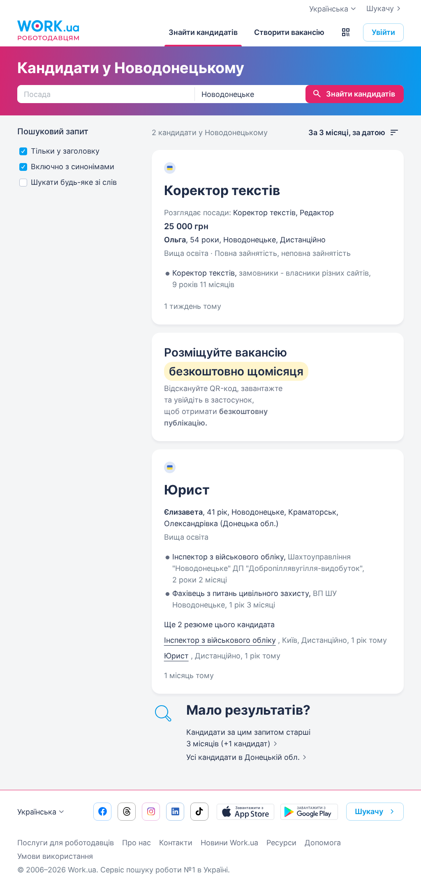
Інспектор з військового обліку (220, 640)
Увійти (383, 32)
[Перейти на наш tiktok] (199, 812)
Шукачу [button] (369, 811)
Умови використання (55, 856)
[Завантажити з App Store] (245, 812)
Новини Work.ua (229, 842)
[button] (346, 32)
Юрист (187, 490)
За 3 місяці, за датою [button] (346, 132)
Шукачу (380, 8)
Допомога (323, 842)
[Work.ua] (48, 30)
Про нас (136, 842)
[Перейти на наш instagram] (151, 812)
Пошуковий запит (52, 131)
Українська (36, 811)
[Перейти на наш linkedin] (175, 812)
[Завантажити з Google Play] (309, 812)
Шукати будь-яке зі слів (74, 182)
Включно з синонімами (72, 166)
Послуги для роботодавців (65, 842)
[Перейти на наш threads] (127, 812)
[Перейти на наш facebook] (102, 812)
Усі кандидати (243, 757)
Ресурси (281, 842)
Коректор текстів (222, 190)
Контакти (175, 842)
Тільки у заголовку (65, 151)
